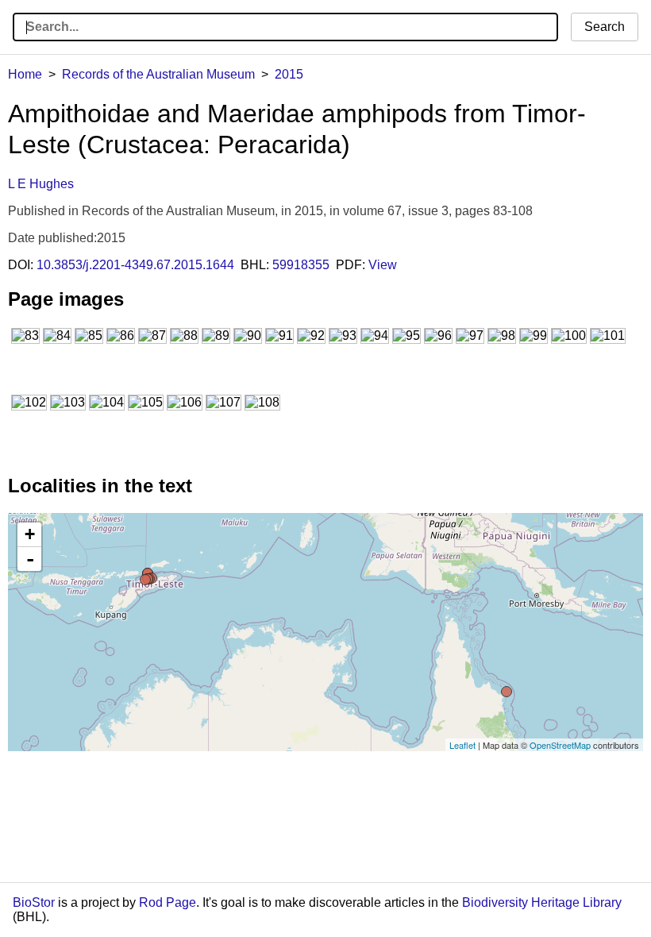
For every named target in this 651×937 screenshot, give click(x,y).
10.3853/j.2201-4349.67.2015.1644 (135, 265)
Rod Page (167, 902)
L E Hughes (41, 184)
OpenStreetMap (560, 744)
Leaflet (462, 744)
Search (604, 26)
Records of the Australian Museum (158, 74)
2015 (289, 74)
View (382, 265)
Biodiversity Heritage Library (542, 902)
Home (25, 74)
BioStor (34, 902)
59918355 (300, 265)
